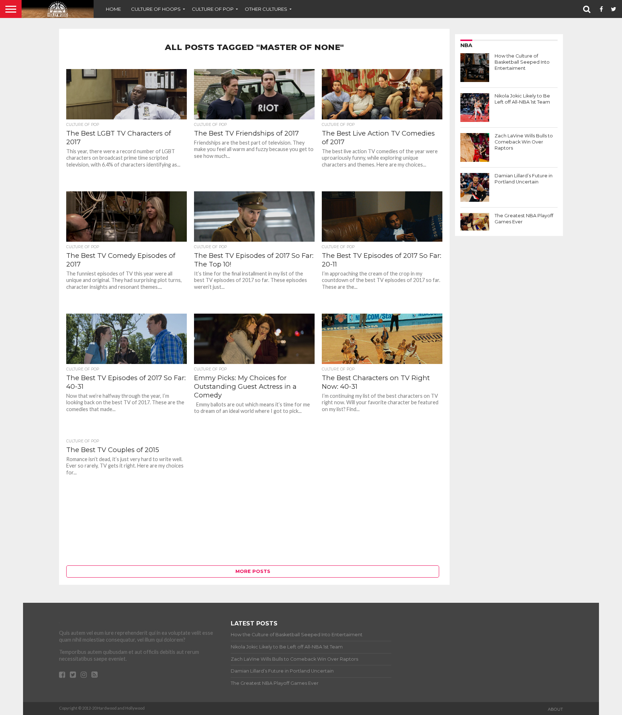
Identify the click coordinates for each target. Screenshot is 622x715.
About (555, 709)
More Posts (252, 571)
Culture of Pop (213, 9)
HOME (113, 9)
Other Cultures (266, 9)
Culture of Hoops (156, 9)
